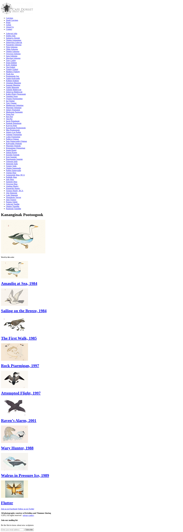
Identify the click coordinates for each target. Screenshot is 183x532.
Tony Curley (11, 60)
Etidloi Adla (10, 36)
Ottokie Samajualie (13, 168)
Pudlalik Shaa (11, 177)
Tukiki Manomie (12, 87)
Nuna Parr (10, 114)
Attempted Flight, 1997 (21, 393)
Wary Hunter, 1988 (17, 448)
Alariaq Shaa (11, 173)
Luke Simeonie (12, 195)
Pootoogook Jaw (12, 76)
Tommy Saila (11, 166)
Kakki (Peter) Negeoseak (16, 94)
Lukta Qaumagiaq (13, 137)
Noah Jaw (10, 74)
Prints (8, 22)
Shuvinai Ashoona (13, 58)
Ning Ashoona (11, 47)
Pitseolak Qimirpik (13, 146)
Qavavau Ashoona (13, 54)
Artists (8, 25)
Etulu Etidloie (11, 63)
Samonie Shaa (11, 182)
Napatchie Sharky (13, 188)
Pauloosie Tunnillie (13, 209)
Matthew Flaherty (13, 72)
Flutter (7, 503)
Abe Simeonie (11, 193)
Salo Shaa (10, 179)
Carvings (9, 18)
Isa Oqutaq (10, 101)
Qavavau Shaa (11, 184)
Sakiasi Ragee (11, 152)
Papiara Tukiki (11, 202)
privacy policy (28, 515)
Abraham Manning (13, 83)
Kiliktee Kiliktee (12, 81)
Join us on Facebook (9, 509)
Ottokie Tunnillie (12, 206)
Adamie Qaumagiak (14, 134)
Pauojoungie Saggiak (14, 159)
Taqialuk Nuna (12, 96)
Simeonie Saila (12, 164)
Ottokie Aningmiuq (13, 40)
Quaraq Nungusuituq (14, 99)
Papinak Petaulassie (13, 123)
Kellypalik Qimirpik (14, 143)
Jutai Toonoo (11, 200)
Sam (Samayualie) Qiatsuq (16, 141)
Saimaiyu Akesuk (13, 38)
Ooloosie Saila (11, 161)
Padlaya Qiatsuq (12, 139)
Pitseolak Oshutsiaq (13, 108)
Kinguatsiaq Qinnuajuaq (15, 148)
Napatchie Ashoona (13, 45)
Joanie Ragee (11, 150)
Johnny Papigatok (13, 110)
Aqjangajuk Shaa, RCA (15, 175)
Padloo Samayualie (13, 170)
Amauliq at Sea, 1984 (19, 283)
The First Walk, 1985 (19, 338)
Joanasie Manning (13, 85)
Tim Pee (9, 119)
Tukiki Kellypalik (13, 78)
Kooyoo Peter (11, 125)
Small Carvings (12, 20)
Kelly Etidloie (11, 65)
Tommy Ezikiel (12, 69)
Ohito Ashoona (12, 49)
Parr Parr (9, 117)
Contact (9, 29)
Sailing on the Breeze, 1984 (24, 310)
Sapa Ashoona (11, 56)
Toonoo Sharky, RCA (14, 191)
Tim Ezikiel (10, 67)
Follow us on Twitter (26, 509)
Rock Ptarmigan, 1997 (20, 365)
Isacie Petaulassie (13, 121)
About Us (10, 27)
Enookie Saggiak (12, 155)
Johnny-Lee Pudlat (13, 132)
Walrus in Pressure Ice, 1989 (25, 475)
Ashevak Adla (11, 33)
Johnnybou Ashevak (14, 42)
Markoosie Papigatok (14, 112)
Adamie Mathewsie (13, 90)
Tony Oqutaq (11, 103)
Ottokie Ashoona (12, 51)
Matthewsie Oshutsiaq (14, 105)
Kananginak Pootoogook (16, 128)
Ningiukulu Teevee (13, 197)
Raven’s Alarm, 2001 (18, 420)
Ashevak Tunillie (12, 204)
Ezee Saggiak (11, 157)
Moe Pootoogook (13, 130)
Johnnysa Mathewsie (14, 92)
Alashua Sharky (12, 186)
